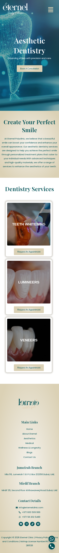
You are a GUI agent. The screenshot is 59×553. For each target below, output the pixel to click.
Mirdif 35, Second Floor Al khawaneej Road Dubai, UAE (29, 490)
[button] (50, 10)
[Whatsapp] (52, 539)
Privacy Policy (42, 537)
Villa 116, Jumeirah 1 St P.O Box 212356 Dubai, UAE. (29, 474)
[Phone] (52, 546)
